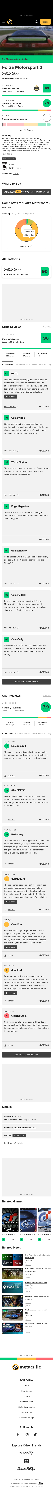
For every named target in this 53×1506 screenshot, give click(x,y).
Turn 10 (16, 174)
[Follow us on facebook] (18, 1436)
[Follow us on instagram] (26, 1436)
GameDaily (14, 639)
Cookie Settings (26, 1417)
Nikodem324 (16, 746)
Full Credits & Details (13, 1143)
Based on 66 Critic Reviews (13, 91)
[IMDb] (40, 1483)
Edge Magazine (17, 506)
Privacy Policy (26, 1401)
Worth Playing (16, 462)
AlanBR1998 (15, 790)
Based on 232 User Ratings (13, 106)
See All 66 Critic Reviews (26, 681)
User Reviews (11, 696)
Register (45, 22)
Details (7, 1107)
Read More (10, 396)
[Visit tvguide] (26, 1462)
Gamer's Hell (15, 595)
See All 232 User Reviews (26, 1054)
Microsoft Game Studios (17, 59)
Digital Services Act (26, 1407)
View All (47, 327)
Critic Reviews (11, 327)
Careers (26, 1396)
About (26, 1385)
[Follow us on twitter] (35, 1436)
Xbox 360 (44, 406)
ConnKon (14, 924)
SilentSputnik (16, 1015)
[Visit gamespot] (26, 1454)
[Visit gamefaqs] (26, 1470)
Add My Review (26, 130)
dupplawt (14, 970)
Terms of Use (26, 1412)
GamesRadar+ (16, 550)
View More (24, 246)
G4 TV (11, 373)
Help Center (26, 1391)
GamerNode (15, 417)
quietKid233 (15, 878)
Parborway (14, 834)
